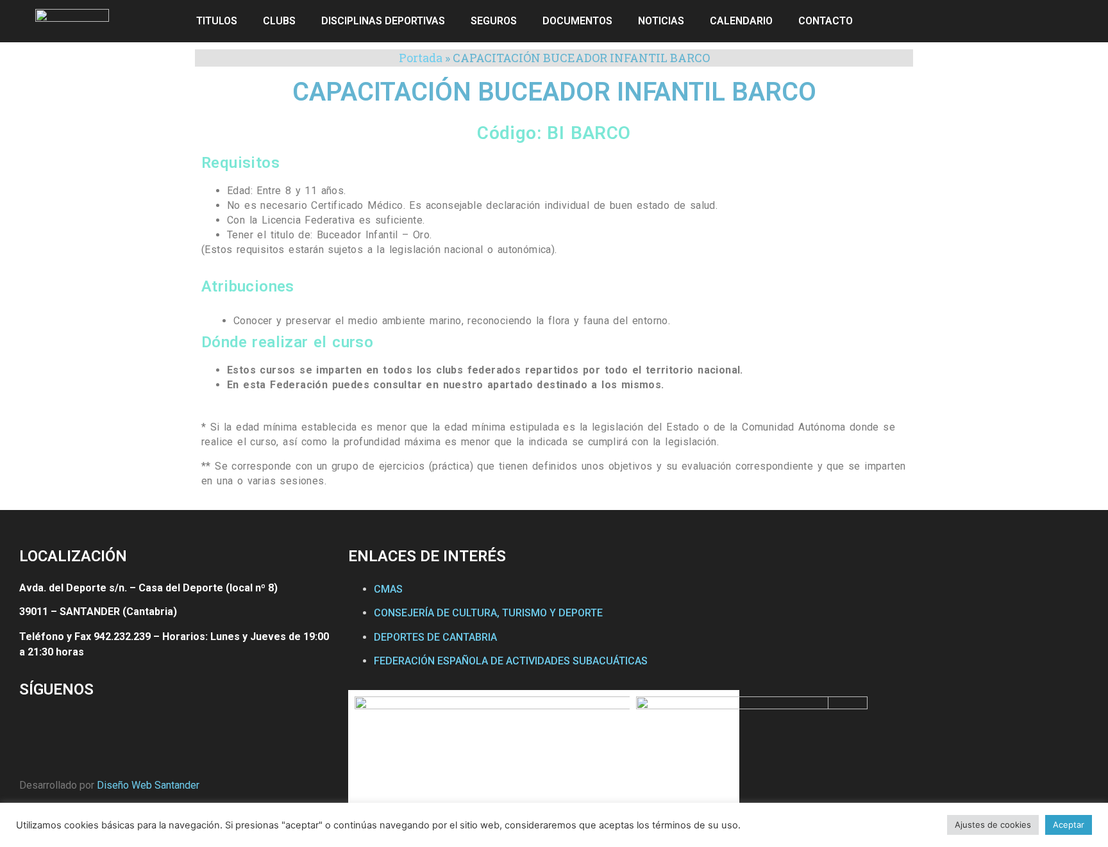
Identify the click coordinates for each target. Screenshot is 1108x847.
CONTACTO (825, 21)
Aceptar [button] (1068, 824)
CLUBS (279, 21)
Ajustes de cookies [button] (993, 824)
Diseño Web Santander (148, 785)
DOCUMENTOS (577, 21)
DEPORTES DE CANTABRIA (435, 637)
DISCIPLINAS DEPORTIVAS (383, 21)
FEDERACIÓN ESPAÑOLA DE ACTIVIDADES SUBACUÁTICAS (511, 661)
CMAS (388, 589)
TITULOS (216, 21)
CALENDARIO (741, 21)
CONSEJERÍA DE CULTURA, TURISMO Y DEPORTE (488, 613)
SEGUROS (494, 21)
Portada (420, 57)
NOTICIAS (661, 21)
